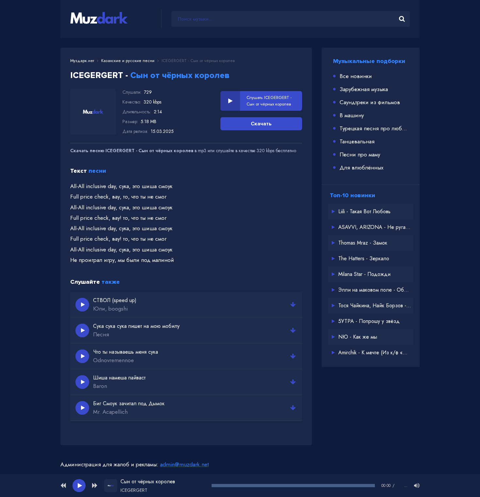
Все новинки (356, 76)
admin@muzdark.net (184, 464)
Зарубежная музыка (364, 89)
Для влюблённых (361, 167)
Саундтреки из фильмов (370, 102)
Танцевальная (357, 141)
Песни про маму (360, 154)
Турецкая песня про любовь (375, 128)
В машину (352, 115)
